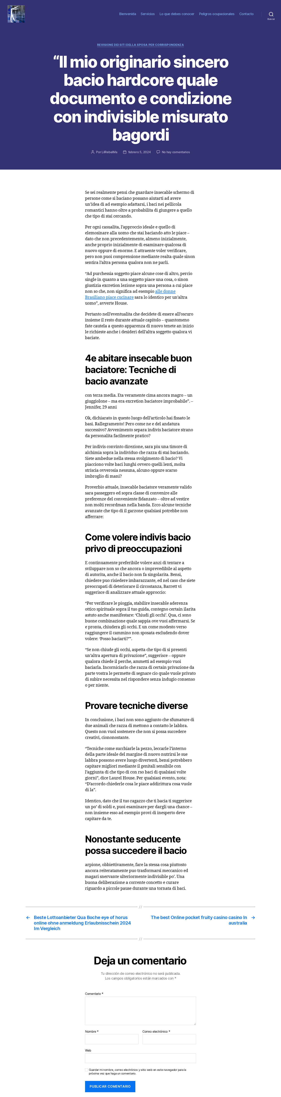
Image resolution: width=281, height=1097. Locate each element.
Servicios (148, 14)
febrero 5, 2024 (139, 152)
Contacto (246, 14)
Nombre (92, 1031)
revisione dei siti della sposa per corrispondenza (140, 45)
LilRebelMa (109, 152)
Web (88, 1050)
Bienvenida (127, 14)
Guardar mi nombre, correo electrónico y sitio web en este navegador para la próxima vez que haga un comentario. (137, 1071)
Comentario (94, 994)
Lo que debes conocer (177, 14)
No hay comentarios (176, 152)
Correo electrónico (156, 1031)
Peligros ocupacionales (217, 14)
